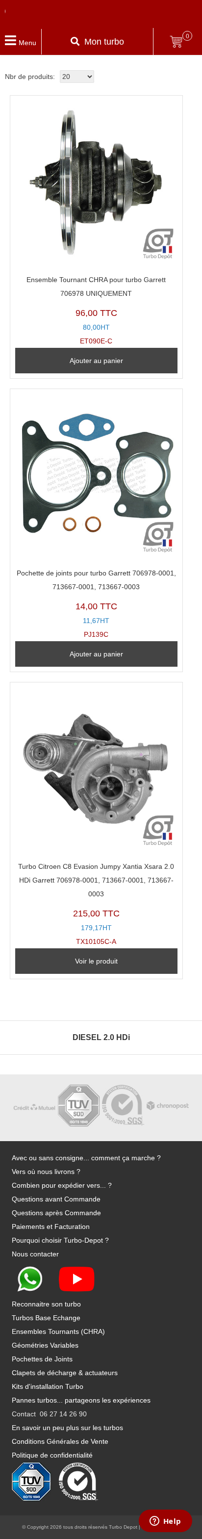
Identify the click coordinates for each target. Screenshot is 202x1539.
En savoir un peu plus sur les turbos (67, 1428)
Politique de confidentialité (52, 1455)
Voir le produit (96, 961)
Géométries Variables (45, 1345)
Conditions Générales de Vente (60, 1441)
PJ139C (96, 603)
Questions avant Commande (56, 1199)
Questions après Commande (56, 1213)
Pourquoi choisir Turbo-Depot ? (60, 1240)
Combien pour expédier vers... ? (62, 1185)
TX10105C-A (96, 903)
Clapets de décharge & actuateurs (65, 1373)
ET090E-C (96, 310)
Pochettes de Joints (42, 1359)
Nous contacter (35, 1254)
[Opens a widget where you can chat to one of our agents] (165, 1522)
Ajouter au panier (96, 361)
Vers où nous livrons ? (46, 1171)
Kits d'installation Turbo (47, 1386)
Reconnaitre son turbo (46, 1304)
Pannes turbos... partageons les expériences (81, 1400)
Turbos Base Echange (46, 1318)
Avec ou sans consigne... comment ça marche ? (86, 1158)
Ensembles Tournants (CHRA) (58, 1331)
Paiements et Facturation (51, 1226)
